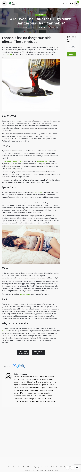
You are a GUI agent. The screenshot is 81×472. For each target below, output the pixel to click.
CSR (61, 467)
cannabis (9, 54)
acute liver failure (43, 161)
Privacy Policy (17, 467)
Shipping (36, 467)
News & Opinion (40, 15)
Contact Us (54, 467)
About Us (8, 467)
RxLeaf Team (27, 467)
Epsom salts (38, 192)
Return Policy (45, 467)
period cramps (25, 294)
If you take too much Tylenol (12, 161)
